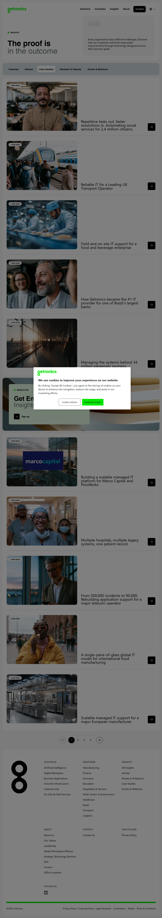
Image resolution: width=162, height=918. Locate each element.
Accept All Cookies (92, 402)
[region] (82, 388)
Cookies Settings (69, 402)
